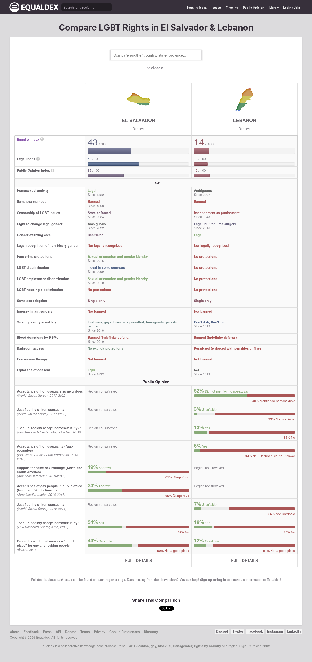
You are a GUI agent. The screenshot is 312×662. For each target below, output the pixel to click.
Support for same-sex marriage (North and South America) (49, 469)
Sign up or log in (213, 579)
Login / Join (291, 7)
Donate (70, 631)
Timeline (232, 7)
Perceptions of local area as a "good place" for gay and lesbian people (45, 543)
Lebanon (244, 120)
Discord (222, 631)
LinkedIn (294, 631)
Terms (85, 631)
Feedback (31, 631)
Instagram (275, 631)
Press (47, 631)
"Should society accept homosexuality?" (49, 428)
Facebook (255, 631)
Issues (216, 7)
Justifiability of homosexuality (40, 409)
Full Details (138, 560)
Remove (138, 128)
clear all (158, 67)
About (14, 631)
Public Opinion (253, 7)
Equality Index (197, 7)
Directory (151, 631)
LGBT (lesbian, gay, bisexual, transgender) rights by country (174, 646)
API (58, 631)
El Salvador (138, 120)
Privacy (99, 631)
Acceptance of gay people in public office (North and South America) (49, 488)
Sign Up (245, 646)
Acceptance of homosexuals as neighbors (50, 391)
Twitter (238, 631)
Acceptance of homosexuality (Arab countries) (45, 448)
